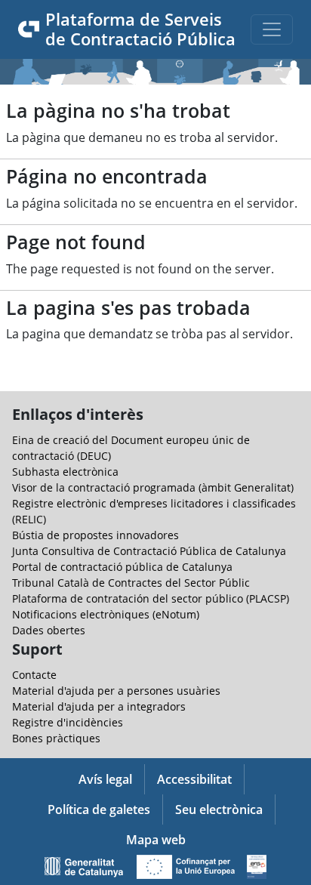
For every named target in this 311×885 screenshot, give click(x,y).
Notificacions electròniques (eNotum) (105, 614)
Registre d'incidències (67, 722)
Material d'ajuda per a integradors (99, 706)
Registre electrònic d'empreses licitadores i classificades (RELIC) (154, 511)
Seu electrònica (219, 809)
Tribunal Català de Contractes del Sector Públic (131, 582)
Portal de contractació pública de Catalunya (122, 567)
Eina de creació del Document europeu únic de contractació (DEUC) (131, 448)
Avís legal (105, 779)
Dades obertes (48, 630)
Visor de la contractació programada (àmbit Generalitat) (153, 487)
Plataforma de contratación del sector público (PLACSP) (150, 598)
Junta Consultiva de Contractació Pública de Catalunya (149, 551)
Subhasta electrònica (65, 471)
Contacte (34, 675)
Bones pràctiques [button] (56, 738)
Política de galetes (99, 809)
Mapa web (156, 839)
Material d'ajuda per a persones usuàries (116, 690)
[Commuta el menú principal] (272, 29)
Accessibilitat (194, 779)
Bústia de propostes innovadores (95, 535)
